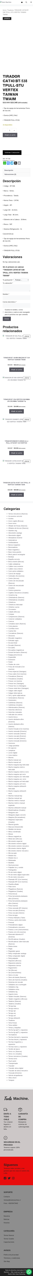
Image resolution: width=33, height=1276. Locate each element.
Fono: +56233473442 (11, 1203)
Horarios (7, 1223)
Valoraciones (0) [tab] (10, 174)
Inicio (4, 10)
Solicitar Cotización (12, 152)
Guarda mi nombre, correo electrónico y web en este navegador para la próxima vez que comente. (17, 312)
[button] (29, 1272)
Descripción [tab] (8, 170)
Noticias (6, 1219)
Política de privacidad (11, 1255)
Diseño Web (11, 1274)
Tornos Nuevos (9, 1235)
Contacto (7, 1197)
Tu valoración (8, 283)
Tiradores (10, 10)
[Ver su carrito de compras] (22, 2)
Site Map (7, 1261)
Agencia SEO (24, 1272)
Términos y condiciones (12, 1258)
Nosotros (7, 1216)
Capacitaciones (9, 1242)
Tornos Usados (9, 1239)
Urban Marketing (20, 1274)
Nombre (6, 294)
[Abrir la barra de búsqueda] (26, 2)
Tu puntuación (8, 280)
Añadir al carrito (10, 135)
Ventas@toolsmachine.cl (12, 1200)
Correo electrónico (9, 302)
